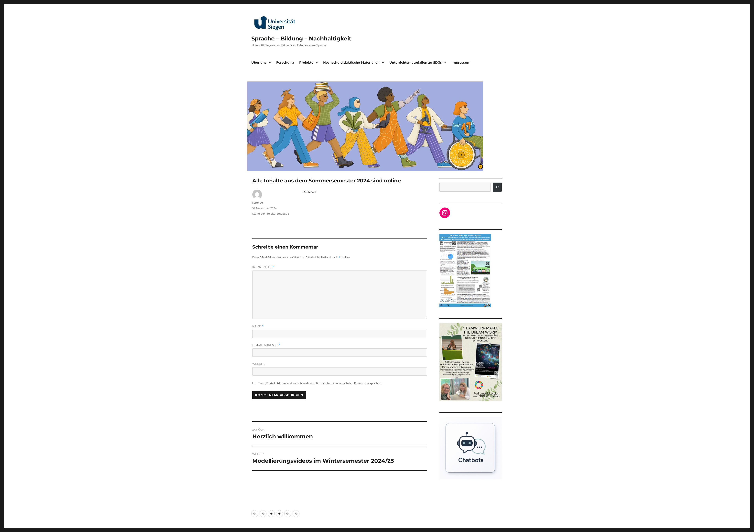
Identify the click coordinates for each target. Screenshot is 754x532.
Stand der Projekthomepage (270, 213)
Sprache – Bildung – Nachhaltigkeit (301, 38)
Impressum (461, 62)
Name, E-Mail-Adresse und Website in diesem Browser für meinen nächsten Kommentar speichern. (320, 383)
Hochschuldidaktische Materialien (351, 62)
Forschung (285, 62)
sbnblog (257, 202)
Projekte (306, 62)
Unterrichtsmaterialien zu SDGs (415, 62)
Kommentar (263, 267)
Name (258, 326)
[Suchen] (497, 187)
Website (259, 363)
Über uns (258, 62)
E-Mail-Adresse (266, 345)
